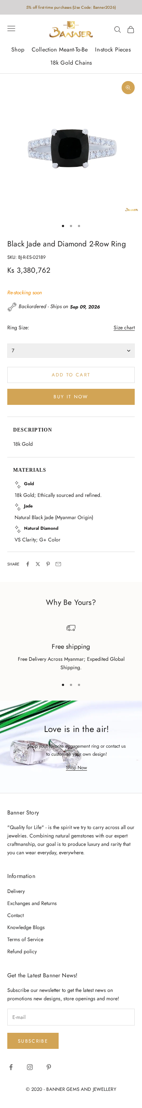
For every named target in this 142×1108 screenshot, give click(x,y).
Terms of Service (25, 939)
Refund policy (22, 951)
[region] (71, 648)
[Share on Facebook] (28, 564)
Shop (17, 49)
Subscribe (33, 1041)
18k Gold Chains (71, 62)
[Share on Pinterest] (48, 564)
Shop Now (76, 767)
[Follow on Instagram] (29, 1067)
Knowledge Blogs (26, 927)
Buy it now (71, 396)
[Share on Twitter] (38, 564)
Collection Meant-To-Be (60, 49)
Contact (15, 915)
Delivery (16, 891)
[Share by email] (58, 564)
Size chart (124, 327)
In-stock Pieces (112, 49)
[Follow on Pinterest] (48, 1067)
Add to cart (71, 374)
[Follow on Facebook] (11, 1067)
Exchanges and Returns (32, 903)
